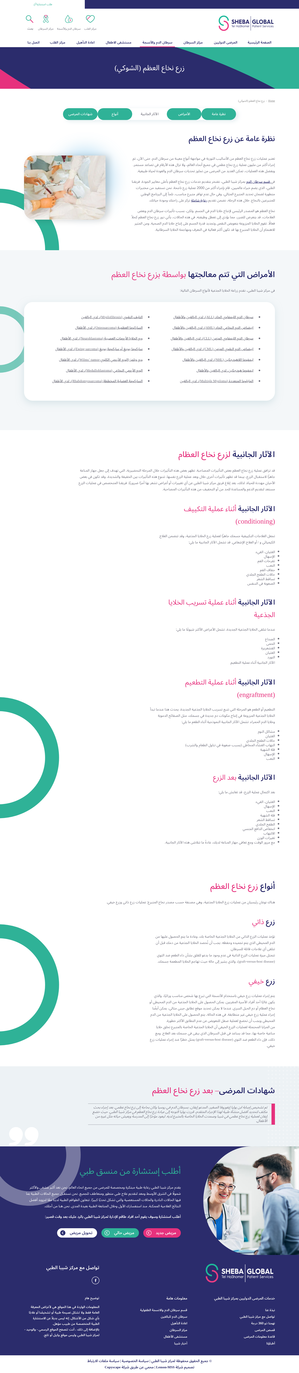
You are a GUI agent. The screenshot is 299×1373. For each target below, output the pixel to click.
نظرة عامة (219, 114)
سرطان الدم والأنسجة (157, 42)
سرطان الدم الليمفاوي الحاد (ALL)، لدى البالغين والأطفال (213, 317)
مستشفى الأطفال (175, 1336)
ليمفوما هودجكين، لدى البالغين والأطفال (224, 370)
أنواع (115, 114)
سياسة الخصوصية (135, 1361)
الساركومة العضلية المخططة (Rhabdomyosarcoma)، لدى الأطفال (97, 381)
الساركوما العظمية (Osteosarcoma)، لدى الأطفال (109, 327)
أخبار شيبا (180, 1343)
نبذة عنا (270, 1310)
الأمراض (184, 114)
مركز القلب (57, 42)
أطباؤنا (270, 1343)
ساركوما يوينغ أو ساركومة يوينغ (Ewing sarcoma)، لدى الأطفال (99, 349)
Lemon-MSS (165, 1367)
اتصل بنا (34, 42)
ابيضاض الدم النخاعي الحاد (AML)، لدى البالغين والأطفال (213, 327)
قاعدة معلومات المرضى (259, 1336)
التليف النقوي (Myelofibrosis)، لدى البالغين (112, 317)
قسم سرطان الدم (258, 181)
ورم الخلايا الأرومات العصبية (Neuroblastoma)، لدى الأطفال (101, 338)
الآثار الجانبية (149, 114)
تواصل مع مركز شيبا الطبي (257, 1316)
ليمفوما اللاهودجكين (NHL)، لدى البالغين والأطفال (217, 359)
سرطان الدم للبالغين (174, 1316)
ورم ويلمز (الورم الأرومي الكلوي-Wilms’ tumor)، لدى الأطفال (101, 359)
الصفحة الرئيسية (259, 42)
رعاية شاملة (199, 200)
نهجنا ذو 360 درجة (263, 1323)
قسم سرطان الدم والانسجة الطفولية (163, 1310)
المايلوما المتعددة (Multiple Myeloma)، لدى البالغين (216, 381)
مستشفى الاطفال (118, 42)
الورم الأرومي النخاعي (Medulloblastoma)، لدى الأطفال (104, 370)
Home (271, 101)
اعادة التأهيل (85, 42)
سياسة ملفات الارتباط (103, 1361)
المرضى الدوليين (225, 42)
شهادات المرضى (80, 114)
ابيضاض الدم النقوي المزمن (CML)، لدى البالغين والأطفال (212, 349)
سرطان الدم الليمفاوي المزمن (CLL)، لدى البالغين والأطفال (212, 338)
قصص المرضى (265, 1330)
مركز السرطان (193, 42)
